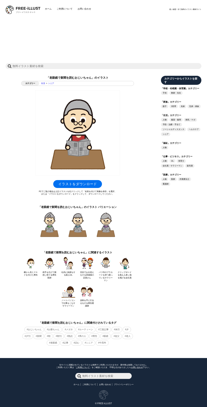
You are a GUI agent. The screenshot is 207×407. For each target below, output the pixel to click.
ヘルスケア (194, 129)
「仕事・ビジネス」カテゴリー (176, 156)
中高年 (102, 343)
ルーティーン (86, 329)
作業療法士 (184, 179)
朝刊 (59, 336)
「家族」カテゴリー (171, 102)
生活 (43, 83)
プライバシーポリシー (124, 384)
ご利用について (65, 9)
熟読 (70, 336)
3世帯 (173, 106)
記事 (66, 343)
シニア (51, 83)
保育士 (181, 161)
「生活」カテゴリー (171, 115)
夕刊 (28, 336)
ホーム (48, 9)
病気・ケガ (190, 120)
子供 (165, 93)
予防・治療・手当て (171, 124)
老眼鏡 (53, 343)
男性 (95, 336)
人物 (165, 120)
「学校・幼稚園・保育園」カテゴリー (180, 88)
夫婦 (183, 106)
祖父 (117, 336)
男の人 (82, 336)
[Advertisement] (103, 36)
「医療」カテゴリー (171, 174)
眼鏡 (106, 336)
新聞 (39, 336)
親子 (165, 106)
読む (77, 343)
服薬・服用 (176, 120)
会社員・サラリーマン (172, 166)
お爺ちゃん (53, 329)
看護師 (166, 184)
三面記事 (104, 329)
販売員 (190, 166)
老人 (128, 336)
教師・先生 (176, 93)
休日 (117, 329)
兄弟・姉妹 (194, 106)
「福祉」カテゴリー (171, 143)
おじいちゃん (35, 329)
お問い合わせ (84, 9)
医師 (173, 179)
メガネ (69, 329)
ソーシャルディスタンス (173, 129)
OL (172, 161)
